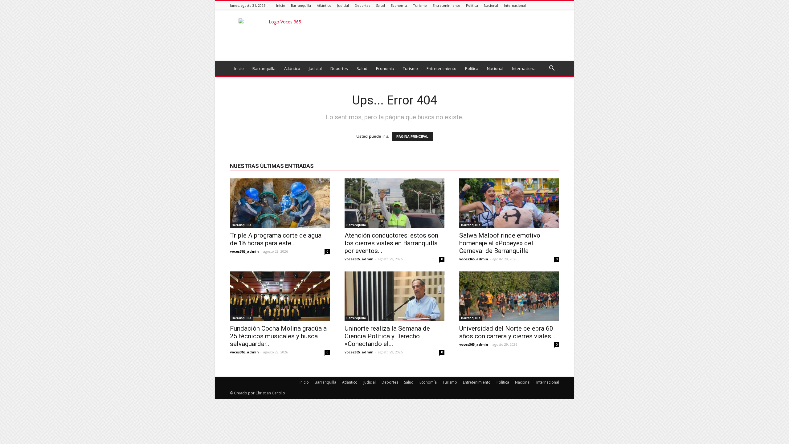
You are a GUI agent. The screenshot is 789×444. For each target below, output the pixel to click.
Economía (399, 5)
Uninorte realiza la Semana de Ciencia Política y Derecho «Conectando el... (387, 336)
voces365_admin (244, 251)
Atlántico (324, 5)
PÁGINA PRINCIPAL (412, 136)
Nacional (491, 5)
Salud (380, 5)
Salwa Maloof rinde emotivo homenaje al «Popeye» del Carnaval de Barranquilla (499, 243)
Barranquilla (301, 5)
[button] (551, 69)
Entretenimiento (446, 5)
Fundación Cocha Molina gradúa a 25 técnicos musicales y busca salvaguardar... (278, 336)
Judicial (343, 5)
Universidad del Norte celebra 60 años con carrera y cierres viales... (507, 332)
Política (472, 5)
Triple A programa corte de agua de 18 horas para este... (275, 239)
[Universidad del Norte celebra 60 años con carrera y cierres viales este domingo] (509, 296)
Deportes (362, 5)
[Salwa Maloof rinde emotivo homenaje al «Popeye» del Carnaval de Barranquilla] (509, 203)
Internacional (515, 5)
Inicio (280, 5)
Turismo (420, 5)
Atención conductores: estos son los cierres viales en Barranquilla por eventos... (391, 243)
